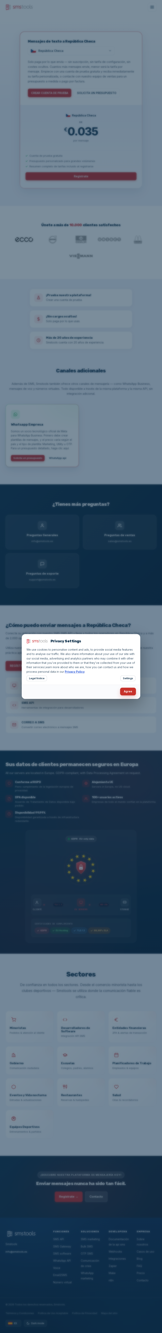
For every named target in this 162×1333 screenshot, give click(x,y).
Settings (128, 678)
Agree (128, 691)
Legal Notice (36, 678)
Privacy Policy (75, 671)
